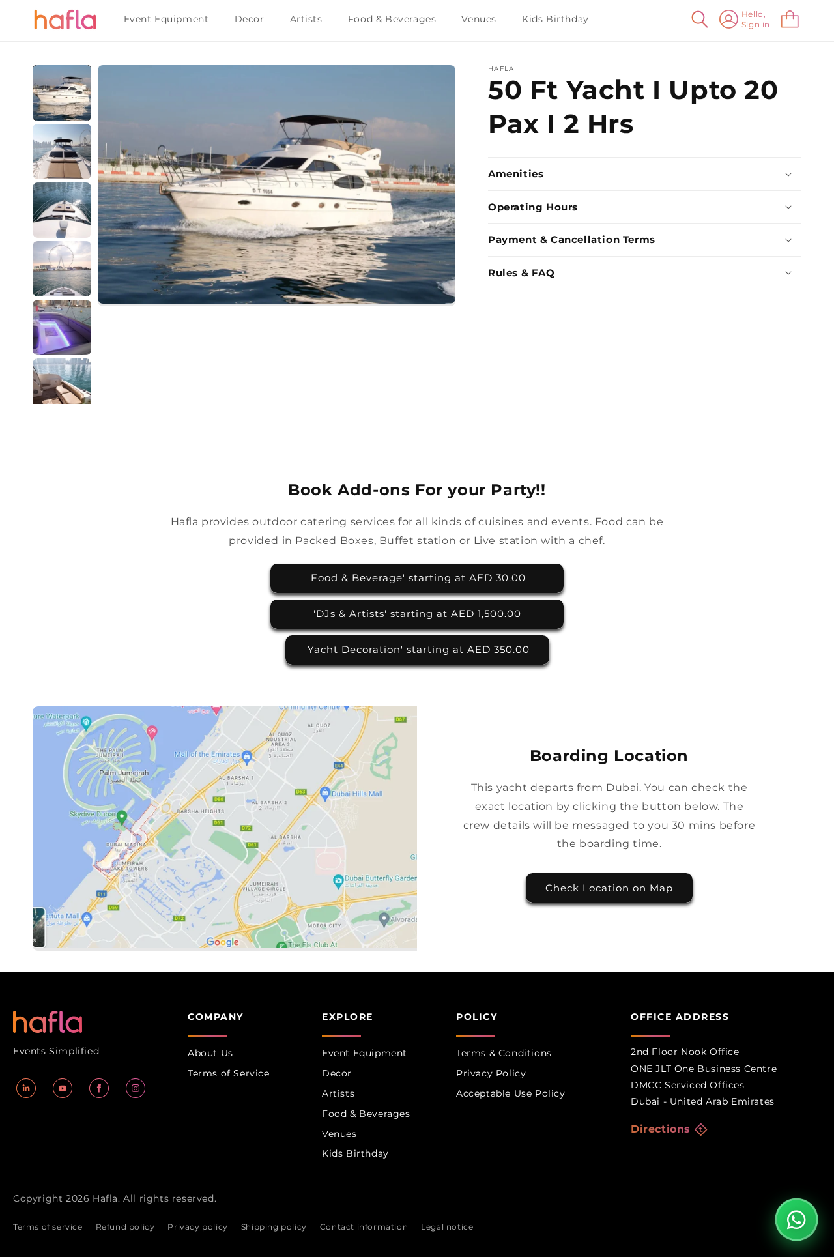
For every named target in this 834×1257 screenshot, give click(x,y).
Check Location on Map (609, 888)
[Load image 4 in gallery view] (62, 268)
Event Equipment (364, 1053)
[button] (171, 19)
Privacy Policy (491, 1073)
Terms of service (48, 1227)
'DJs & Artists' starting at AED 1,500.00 (417, 613)
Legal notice (447, 1227)
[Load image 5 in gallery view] (62, 327)
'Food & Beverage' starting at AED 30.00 (417, 577)
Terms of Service (229, 1073)
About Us (210, 1053)
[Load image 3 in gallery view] (62, 210)
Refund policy (125, 1227)
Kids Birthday (355, 1153)
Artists (338, 1093)
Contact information (364, 1227)
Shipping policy (274, 1227)
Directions (661, 1129)
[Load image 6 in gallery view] (62, 386)
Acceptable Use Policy (511, 1093)
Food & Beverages (366, 1114)
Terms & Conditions (504, 1053)
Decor (337, 1073)
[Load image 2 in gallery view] (62, 151)
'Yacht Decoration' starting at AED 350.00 (417, 649)
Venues (339, 1134)
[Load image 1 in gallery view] (62, 93)
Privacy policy (197, 1227)
